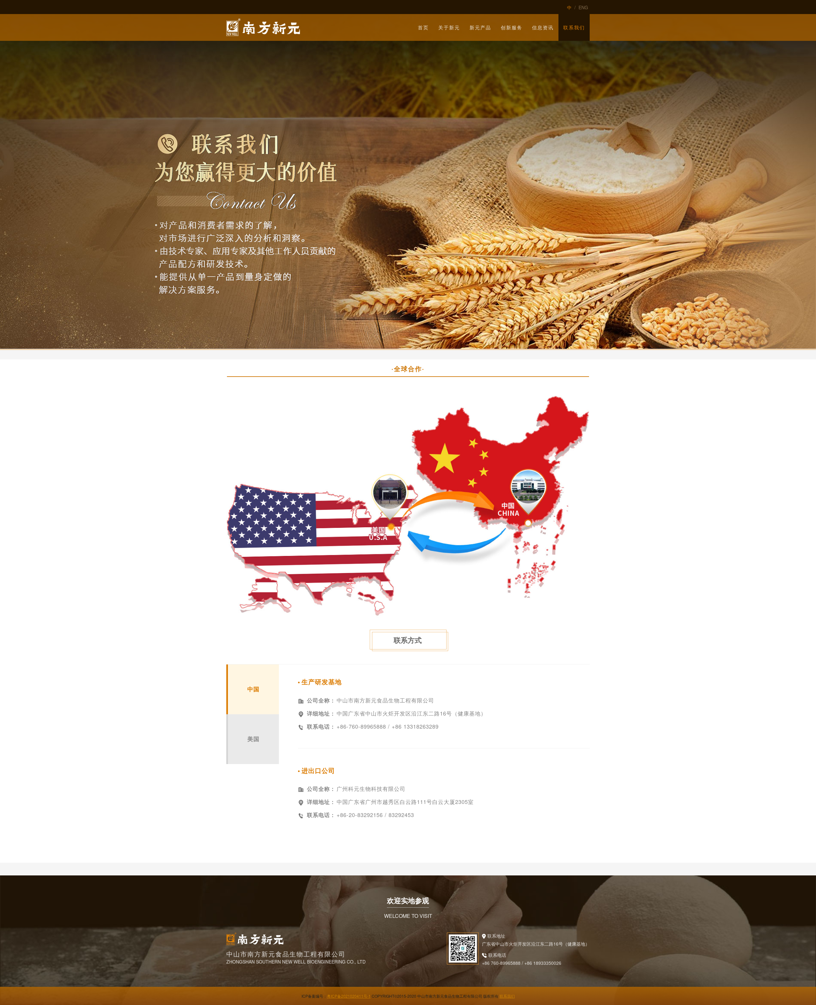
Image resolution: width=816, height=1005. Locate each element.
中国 (253, 689)
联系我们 (507, 996)
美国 (253, 739)
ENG (583, 7)
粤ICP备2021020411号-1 (349, 996)
